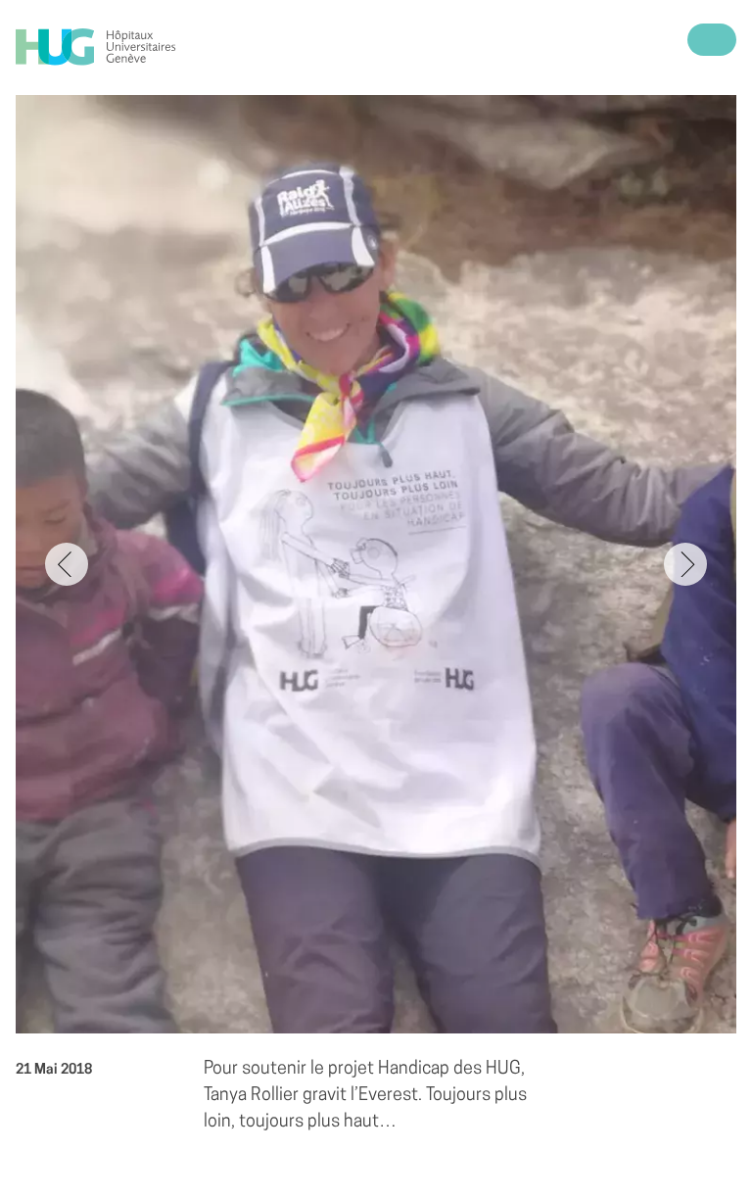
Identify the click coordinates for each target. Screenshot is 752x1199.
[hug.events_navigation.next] (685, 564)
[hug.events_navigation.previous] (66, 564)
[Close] (711, 40)
